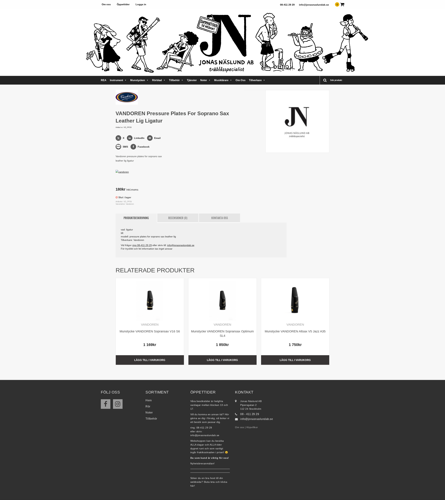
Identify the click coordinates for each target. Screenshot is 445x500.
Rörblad (157, 80)
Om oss (106, 4)
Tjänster (192, 80)
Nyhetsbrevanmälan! (202, 463)
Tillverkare (255, 80)
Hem (148, 400)
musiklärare (221, 80)
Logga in (141, 4)
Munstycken (137, 80)
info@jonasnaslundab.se (314, 4)
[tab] (136, 218)
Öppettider (123, 4)
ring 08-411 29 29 (142, 245)
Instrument (116, 80)
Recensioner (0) (177, 218)
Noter (203, 80)
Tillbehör (174, 80)
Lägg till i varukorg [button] (149, 360)
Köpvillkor (252, 427)
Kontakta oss (219, 218)
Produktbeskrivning (136, 218)
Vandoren (130, 204)
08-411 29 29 (287, 4)
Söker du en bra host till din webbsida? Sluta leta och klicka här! (208, 482)
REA (103, 80)
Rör (147, 406)
